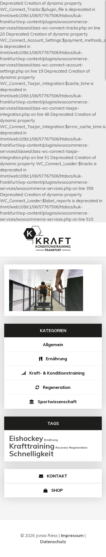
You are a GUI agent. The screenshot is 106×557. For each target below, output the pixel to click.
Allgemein (53, 344)
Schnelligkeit (31, 453)
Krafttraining (31, 445)
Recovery (61, 447)
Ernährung (56, 358)
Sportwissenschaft (57, 401)
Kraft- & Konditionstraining (57, 373)
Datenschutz (53, 541)
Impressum (72, 535)
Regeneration (57, 387)
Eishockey (26, 438)
